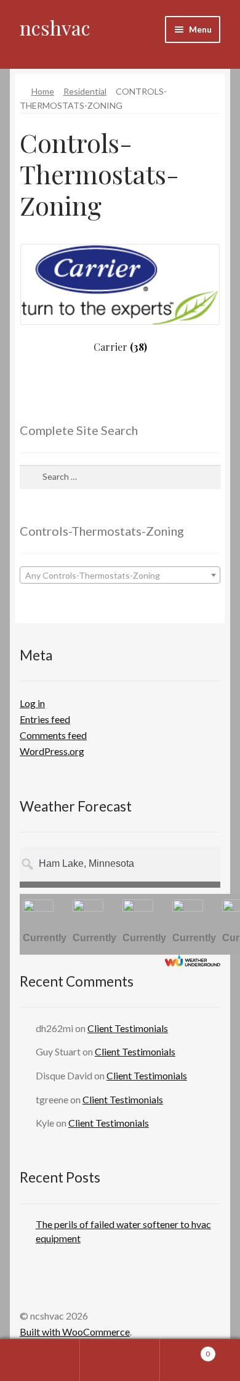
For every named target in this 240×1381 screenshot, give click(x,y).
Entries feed (45, 719)
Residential (84, 91)
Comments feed (53, 735)
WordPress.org (52, 751)
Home (42, 91)
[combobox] (120, 575)
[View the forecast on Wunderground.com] (192, 960)
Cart (185, 1349)
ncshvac (55, 27)
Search (120, 1360)
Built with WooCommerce (75, 1331)
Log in (32, 703)
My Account (40, 1360)
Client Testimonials (127, 1028)
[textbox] (120, 575)
